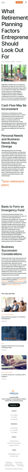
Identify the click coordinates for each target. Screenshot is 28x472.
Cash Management (9, 314)
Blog (2, 61)
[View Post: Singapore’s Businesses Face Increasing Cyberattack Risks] (14, 333)
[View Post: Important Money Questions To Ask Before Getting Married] (14, 304)
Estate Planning (8, 372)
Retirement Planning (9, 61)
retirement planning (19, 281)
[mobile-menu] (25, 2)
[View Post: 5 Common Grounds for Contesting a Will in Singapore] (14, 362)
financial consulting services (13, 284)
